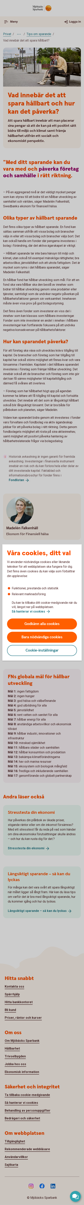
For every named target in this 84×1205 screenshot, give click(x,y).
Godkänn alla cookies (42, 624)
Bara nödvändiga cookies (42, 637)
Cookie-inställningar (42, 650)
